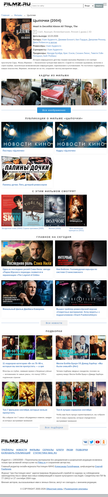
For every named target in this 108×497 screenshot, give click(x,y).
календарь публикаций (15, 453)
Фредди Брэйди (54, 53)
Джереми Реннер (97, 40)
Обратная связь (54, 489)
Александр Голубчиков (67, 466)
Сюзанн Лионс (83, 53)
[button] (103, 92)
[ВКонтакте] (85, 442)
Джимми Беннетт (66, 40)
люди (69, 450)
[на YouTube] (97, 442)
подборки (82, 450)
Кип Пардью (81, 40)
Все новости (54, 323)
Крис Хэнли (69, 53)
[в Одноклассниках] (103, 442)
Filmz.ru (42, 462)
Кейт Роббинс (50, 56)
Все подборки (54, 427)
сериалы (48, 450)
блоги (60, 450)
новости (21, 450)
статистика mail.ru (45, 453)
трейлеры (7, 450)
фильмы (35, 450)
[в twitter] (91, 442)
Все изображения (54, 110)
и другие (53, 42)
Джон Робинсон (40, 42)
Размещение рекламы (76, 489)
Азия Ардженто (49, 40)
